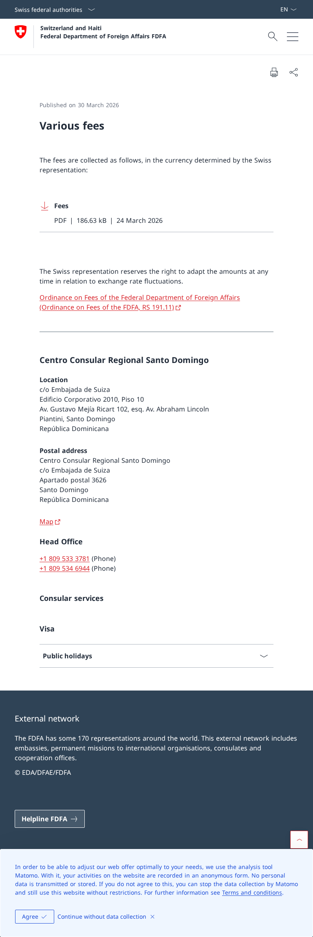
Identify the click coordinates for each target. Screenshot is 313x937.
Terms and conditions (252, 892)
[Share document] (293, 72)
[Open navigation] (292, 36)
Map (46, 521)
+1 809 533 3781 (65, 558)
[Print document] (274, 72)
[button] (299, 840)
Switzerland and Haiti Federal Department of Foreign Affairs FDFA (103, 32)
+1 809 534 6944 (65, 568)
